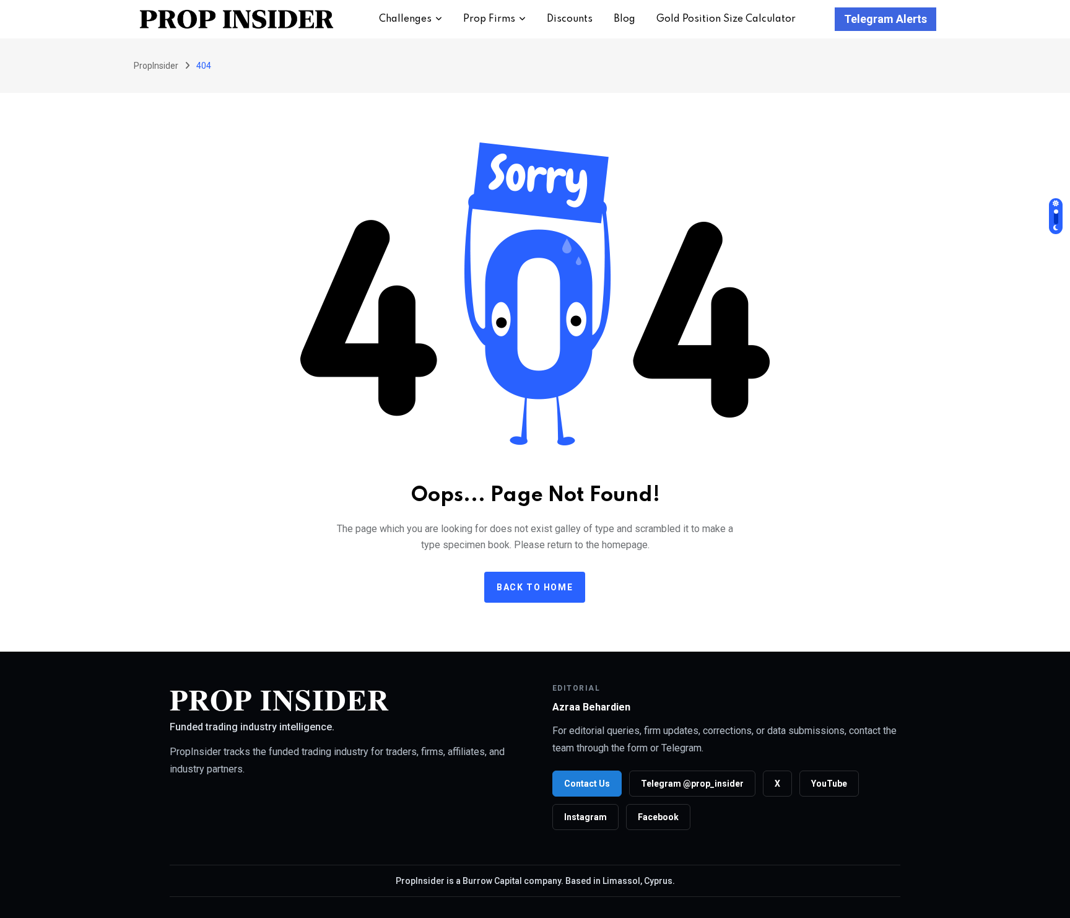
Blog (624, 19)
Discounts (570, 19)
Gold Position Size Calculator (726, 19)
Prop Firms (489, 19)
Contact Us (587, 784)
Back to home (535, 587)
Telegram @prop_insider (692, 784)
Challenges (405, 19)
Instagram (585, 817)
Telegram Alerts (885, 18)
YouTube (829, 784)
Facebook (658, 817)
